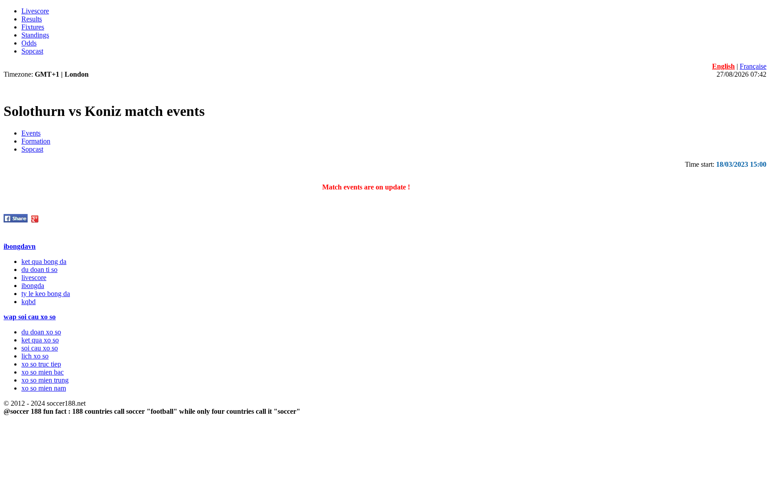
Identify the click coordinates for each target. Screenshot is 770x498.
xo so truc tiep (41, 364)
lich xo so (35, 356)
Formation (35, 141)
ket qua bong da (43, 261)
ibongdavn (20, 246)
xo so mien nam (43, 388)
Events (31, 133)
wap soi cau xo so (30, 317)
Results (31, 19)
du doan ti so (39, 269)
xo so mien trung (45, 380)
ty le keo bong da (45, 293)
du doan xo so (41, 332)
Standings (35, 35)
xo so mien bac (42, 372)
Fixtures (32, 27)
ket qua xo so (40, 340)
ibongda (32, 285)
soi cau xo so (39, 348)
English (723, 66)
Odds (29, 43)
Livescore (35, 11)
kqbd (28, 301)
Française (753, 66)
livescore (33, 277)
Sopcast (32, 51)
